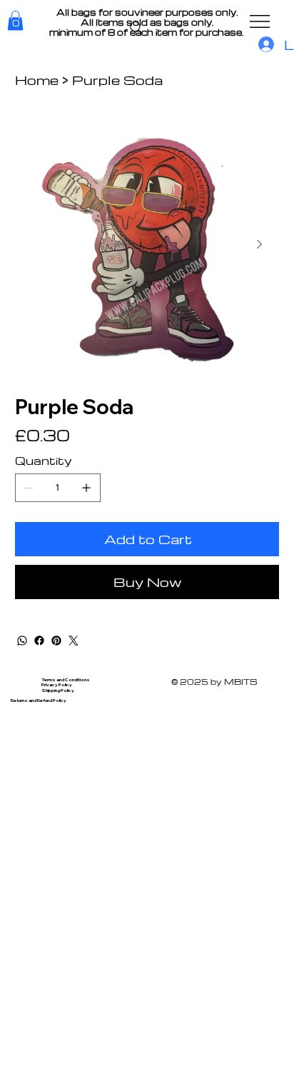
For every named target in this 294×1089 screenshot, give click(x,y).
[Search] (136, 28)
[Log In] (263, 45)
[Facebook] (39, 640)
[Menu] (261, 21)
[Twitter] (73, 640)
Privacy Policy (56, 685)
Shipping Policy (57, 690)
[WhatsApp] (22, 640)
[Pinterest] (56, 640)
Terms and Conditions (65, 680)
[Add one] (86, 487)
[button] (15, 20)
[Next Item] (259, 244)
